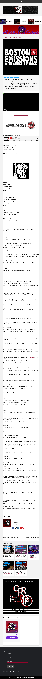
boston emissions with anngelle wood (22, 532)
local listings (31, 532)
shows (23, 533)
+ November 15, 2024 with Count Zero (37, 22)
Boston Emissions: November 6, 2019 (10, 537)
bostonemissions (8, 81)
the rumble (5, 534)
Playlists (7, 671)
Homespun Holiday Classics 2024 (9, 22)
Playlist (6, 77)
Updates (17, 77)
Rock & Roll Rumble (6, 673)
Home (4, 671)
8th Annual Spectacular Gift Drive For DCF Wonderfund (30, 538)
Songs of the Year (19, 548)
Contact (11, 673)
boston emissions (12, 532)
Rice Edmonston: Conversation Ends (7, 556)
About (15, 673)
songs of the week (28, 533)
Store (18, 671)
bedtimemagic (7, 532)
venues (8, 534)
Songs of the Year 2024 (21, 555)
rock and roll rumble (18, 533)
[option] (7, 21)
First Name (9, 653)
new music (35, 532)
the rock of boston (34, 533)
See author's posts (17, 525)
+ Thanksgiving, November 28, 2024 (23, 22)
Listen (10, 671)
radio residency (11, 533)
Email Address (9, 661)
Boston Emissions (7, 546)
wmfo (17, 534)
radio (8, 533)
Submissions (14, 671)
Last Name (9, 657)
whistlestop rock (13, 534)
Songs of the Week (11, 77)
